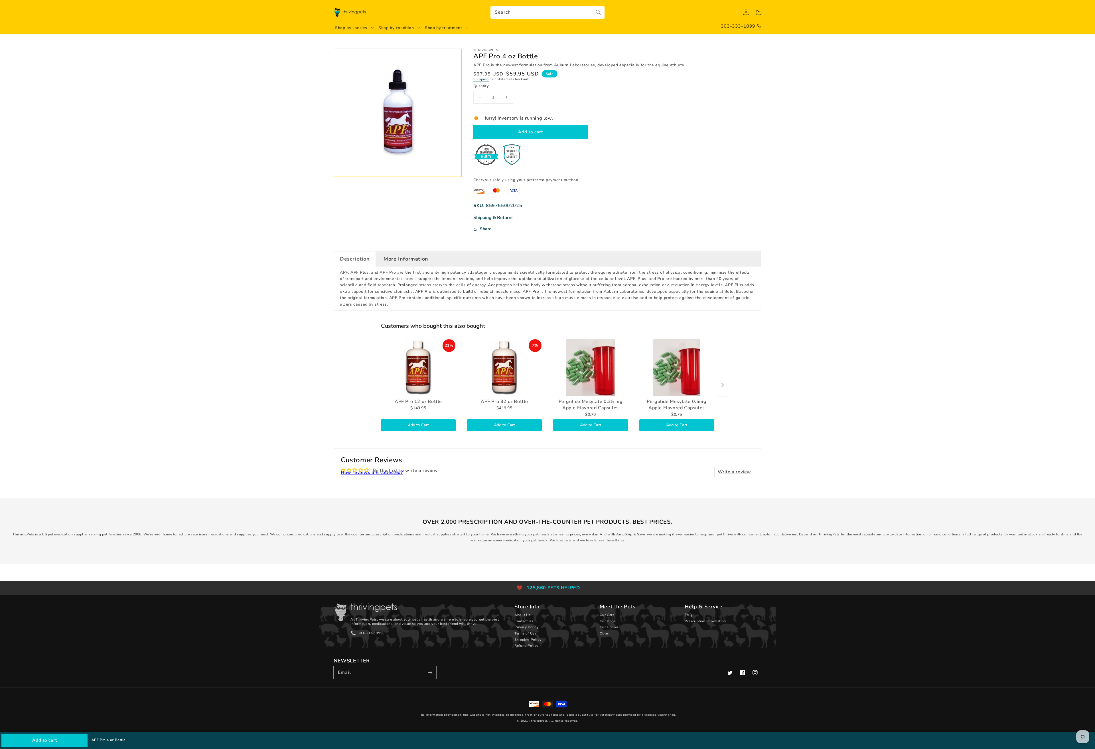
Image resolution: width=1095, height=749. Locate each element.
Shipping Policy (527, 639)
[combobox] (547, 12)
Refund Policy (526, 645)
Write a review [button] (734, 472)
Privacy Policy (526, 627)
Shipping (481, 79)
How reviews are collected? (372, 472)
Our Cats (607, 615)
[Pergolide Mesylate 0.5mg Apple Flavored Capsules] (677, 367)
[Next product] (722, 385)
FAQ (688, 615)
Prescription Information (705, 621)
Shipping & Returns (493, 217)
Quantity (481, 86)
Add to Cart (418, 425)
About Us (522, 615)
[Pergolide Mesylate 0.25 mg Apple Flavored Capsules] (590, 367)
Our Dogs (608, 621)
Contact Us (523, 621)
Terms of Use (525, 633)
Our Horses (609, 627)
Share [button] (486, 229)
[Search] (598, 12)
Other (604, 633)
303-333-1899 (738, 26)
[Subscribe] (430, 672)
